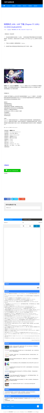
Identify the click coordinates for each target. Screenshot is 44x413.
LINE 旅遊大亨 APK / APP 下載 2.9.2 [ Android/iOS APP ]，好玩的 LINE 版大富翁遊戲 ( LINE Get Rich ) (19, 338)
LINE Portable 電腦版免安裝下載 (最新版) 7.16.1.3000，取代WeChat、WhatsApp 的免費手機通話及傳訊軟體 (20, 293)
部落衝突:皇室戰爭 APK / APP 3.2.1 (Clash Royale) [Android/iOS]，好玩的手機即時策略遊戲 (18, 307)
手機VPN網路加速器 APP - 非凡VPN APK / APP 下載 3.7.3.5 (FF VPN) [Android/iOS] (16, 322)
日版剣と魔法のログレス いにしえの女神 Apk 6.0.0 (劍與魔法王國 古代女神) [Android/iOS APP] (19, 332)
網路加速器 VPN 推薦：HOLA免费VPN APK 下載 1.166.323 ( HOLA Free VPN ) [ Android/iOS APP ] (19, 314)
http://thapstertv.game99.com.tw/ (15, 131)
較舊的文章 (40, 222)
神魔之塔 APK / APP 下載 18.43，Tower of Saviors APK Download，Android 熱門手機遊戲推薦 (18, 318)
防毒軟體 (13, 5)
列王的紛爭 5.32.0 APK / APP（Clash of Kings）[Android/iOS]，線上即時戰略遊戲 (16, 300)
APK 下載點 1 (12, 145)
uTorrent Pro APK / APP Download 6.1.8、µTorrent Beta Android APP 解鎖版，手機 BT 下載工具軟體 (19, 317)
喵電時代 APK (6, 85)
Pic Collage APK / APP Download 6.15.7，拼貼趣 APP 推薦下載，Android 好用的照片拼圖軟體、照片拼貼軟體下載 (21, 295)
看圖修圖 (30, 5)
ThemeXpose (22, 411)
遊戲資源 (35, 5)
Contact (12, 406)
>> (39, 340)
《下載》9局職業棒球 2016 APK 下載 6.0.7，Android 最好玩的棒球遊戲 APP (22, 383)
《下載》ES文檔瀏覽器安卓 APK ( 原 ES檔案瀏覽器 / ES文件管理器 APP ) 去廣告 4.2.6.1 (17, 299)
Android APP (23, 29)
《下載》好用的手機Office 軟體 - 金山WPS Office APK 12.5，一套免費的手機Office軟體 (17, 308)
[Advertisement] (23, 15)
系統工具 (24, 5)
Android (8, 5)
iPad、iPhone (17, 143)
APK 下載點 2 (17, 145)
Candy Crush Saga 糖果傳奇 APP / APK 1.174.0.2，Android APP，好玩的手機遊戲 (16, 312)
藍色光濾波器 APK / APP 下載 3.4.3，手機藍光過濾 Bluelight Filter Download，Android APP (18, 313)
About (8, 406)
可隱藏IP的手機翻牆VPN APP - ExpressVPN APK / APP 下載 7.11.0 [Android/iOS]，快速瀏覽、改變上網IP (20, 309)
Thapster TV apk (29, 29)
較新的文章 (6, 222)
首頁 (23, 222)
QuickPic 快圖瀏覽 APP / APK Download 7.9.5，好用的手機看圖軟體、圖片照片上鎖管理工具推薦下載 (20, 319)
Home (4, 406)
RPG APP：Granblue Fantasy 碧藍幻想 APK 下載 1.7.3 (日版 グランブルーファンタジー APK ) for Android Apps (21, 333)
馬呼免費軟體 (9, 2)
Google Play (12, 142)
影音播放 (19, 5)
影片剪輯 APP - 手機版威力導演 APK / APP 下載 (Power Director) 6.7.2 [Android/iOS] (17, 306)
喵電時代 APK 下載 (16, 29)
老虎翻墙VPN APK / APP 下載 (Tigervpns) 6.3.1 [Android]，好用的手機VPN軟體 (16, 325)
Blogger (37, 411)
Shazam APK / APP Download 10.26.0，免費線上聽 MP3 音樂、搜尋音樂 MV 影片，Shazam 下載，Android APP (21, 301)
